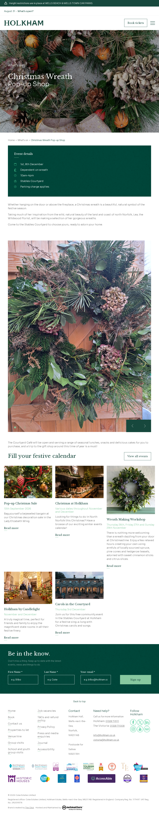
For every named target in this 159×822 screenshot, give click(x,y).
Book (135, 22)
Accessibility (46, 749)
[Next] (145, 426)
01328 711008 (117, 725)
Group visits (16, 742)
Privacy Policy (46, 727)
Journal (43, 743)
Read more (11, 528)
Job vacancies (47, 710)
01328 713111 (112, 721)
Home (12, 710)
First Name (15, 672)
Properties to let (18, 730)
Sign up (135, 679)
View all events (137, 456)
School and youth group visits (19, 751)
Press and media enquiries (48, 735)
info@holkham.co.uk (104, 735)
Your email (88, 672)
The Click (29, 807)
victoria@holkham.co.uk (106, 740)
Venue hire (15, 736)
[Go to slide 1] (15, 427)
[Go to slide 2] (20, 427)
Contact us (15, 723)
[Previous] (132, 426)
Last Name (51, 672)
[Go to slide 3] (25, 427)
